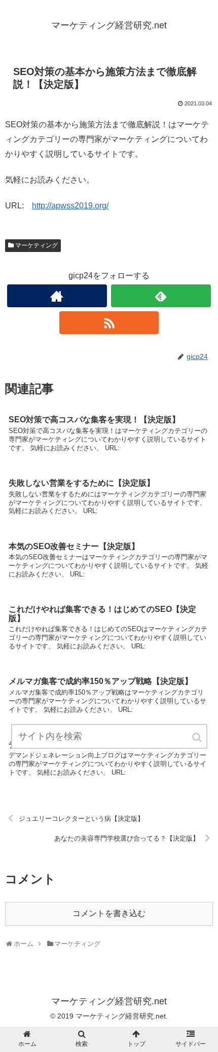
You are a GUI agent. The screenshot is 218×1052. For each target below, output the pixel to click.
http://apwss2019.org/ (70, 205)
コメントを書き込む (109, 913)
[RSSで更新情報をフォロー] (109, 322)
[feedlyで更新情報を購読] (161, 295)
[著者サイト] (57, 295)
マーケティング (36, 245)
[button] (197, 737)
